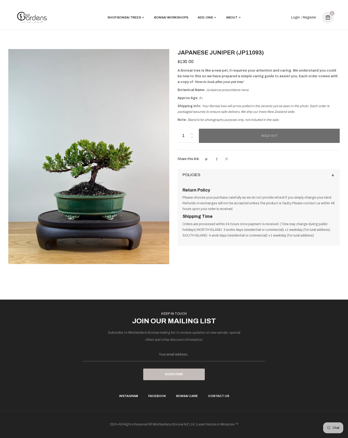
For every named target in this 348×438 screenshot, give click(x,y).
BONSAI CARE (187, 396)
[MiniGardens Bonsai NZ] (32, 17)
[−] (191, 138)
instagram (128, 396)
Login (295, 17)
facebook (157, 396)
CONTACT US (218, 396)
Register (309, 17)
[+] (191, 133)
